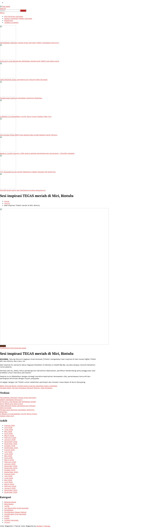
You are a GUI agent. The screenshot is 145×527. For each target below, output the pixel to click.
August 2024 (9, 474)
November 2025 (10, 444)
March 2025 (9, 460)
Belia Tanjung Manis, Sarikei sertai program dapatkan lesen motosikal (28, 386)
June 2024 (8, 478)
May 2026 (8, 432)
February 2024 (10, 486)
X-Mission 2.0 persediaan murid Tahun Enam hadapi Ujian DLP (25, 116)
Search (3, 8)
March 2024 (9, 484)
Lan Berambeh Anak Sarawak (16, 508)
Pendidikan (8, 510)
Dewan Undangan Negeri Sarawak (18, 18)
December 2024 (10, 466)
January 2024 (9, 488)
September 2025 (11, 448)
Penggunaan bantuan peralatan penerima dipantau (21, 98)
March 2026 (9, 436)
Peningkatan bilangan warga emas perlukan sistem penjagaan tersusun (29, 43)
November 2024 (10, 468)
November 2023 (10, 492)
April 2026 (8, 434)
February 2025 (10, 462)
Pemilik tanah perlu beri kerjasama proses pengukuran (23, 190)
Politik (6, 516)
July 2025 (8, 452)
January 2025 (9, 464)
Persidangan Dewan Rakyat (15, 512)
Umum (3, 346)
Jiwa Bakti (22, 348)
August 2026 (9, 425)
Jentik (6, 506)
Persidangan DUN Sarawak (15, 514)
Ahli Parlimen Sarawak (13, 16)
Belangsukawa (10, 502)
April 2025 (8, 458)
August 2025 (9, 450)
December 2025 (10, 442)
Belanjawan (9, 504)
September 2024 (11, 472)
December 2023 (10, 490)
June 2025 (8, 454)
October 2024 (9, 470)
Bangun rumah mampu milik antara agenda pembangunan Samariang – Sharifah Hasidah (37, 153)
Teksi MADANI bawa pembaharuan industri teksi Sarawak (23, 80)
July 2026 (8, 427)
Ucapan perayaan (11, 520)
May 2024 (8, 480)
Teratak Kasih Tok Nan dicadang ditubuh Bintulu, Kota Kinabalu (26, 388)
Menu (2, 13)
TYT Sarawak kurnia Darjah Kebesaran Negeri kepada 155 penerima (28, 172)
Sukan (6, 518)
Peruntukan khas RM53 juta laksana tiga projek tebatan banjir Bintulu (28, 135)
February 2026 (10, 438)
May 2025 (8, 456)
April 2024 (8, 482)
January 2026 (9, 440)
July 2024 (8, 476)
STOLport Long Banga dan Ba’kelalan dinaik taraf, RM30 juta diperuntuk (29, 61)
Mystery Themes (43, 526)
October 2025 (9, 446)
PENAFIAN (8, 21)
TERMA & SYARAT (11, 23)
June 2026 (8, 429)
